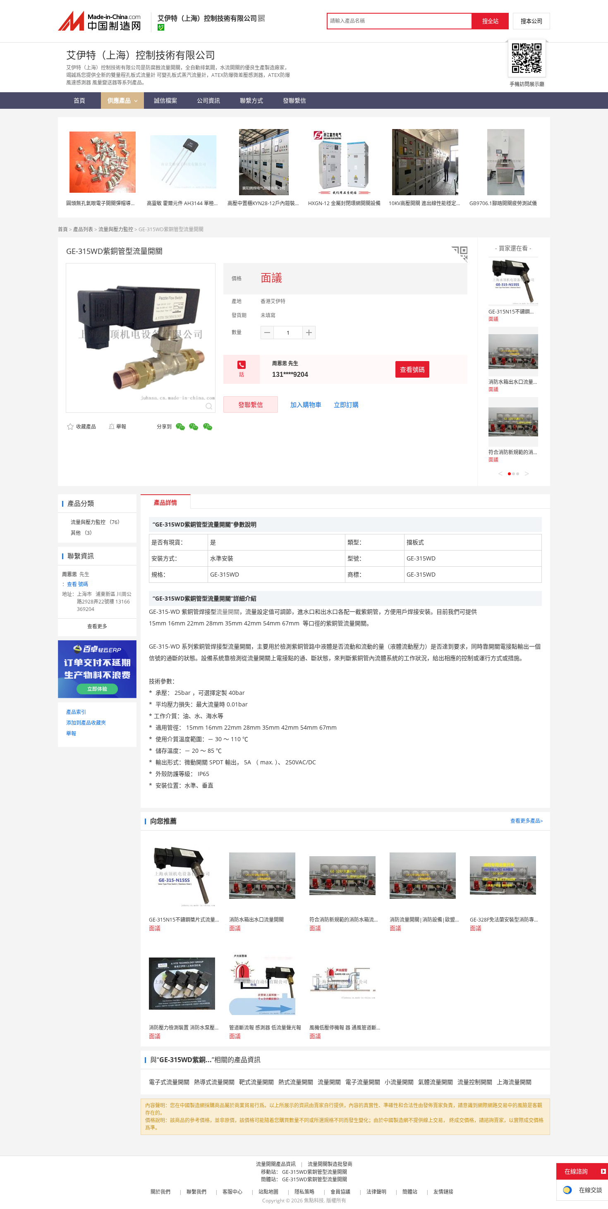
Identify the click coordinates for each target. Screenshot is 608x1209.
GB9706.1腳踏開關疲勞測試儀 (503, 203)
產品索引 (76, 712)
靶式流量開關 (256, 1082)
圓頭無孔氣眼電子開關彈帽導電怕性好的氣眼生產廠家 (125, 203)
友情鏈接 (443, 1191)
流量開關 (329, 1082)
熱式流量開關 (295, 1082)
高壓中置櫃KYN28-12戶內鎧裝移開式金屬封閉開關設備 (288, 203)
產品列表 (83, 229)
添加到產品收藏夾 (86, 722)
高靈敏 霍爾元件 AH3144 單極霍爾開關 (190, 203)
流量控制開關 (474, 1082)
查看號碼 (412, 369)
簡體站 (409, 1191)
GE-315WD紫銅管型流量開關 (314, 1171)
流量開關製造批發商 (330, 1164)
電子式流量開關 (169, 1082)
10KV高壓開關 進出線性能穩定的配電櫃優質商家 (442, 203)
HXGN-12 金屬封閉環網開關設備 (344, 203)
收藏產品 (85, 426)
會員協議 (340, 1191)
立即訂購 (346, 404)
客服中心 (232, 1191)
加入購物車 (305, 404)
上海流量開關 (514, 1082)
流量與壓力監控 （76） (96, 522)
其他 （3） (83, 532)
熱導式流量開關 (214, 1082)
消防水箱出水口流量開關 (515, 381)
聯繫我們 (196, 1191)
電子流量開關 (362, 1082)
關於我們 (160, 1191)
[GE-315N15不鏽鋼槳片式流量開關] (513, 281)
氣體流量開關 (435, 1082)
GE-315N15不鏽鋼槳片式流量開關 (526, 311)
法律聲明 (376, 1191)
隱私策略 (304, 1191)
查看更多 (97, 626)
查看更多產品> (526, 820)
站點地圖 (268, 1191)
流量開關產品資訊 (276, 1164)
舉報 (121, 426)
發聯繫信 (250, 404)
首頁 (63, 229)
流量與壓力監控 (115, 229)
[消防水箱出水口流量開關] (513, 351)
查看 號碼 (77, 584)
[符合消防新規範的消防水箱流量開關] (513, 422)
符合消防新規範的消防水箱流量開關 (528, 452)
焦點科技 (314, 1200)
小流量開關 (399, 1082)
